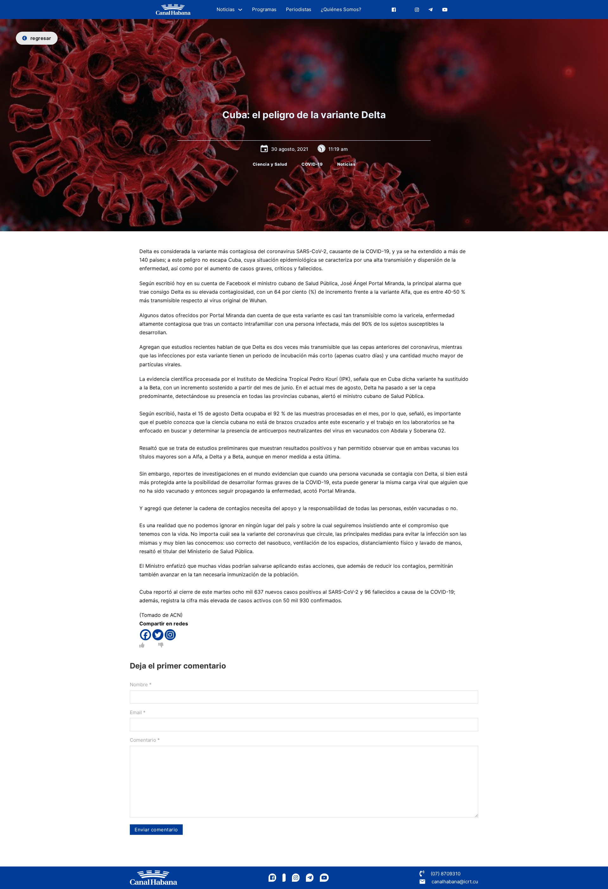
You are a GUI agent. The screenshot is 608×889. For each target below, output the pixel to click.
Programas (264, 9)
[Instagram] (170, 634)
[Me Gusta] (141, 645)
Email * (138, 712)
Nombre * (141, 684)
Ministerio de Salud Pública (219, 551)
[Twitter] (157, 634)
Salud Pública (321, 283)
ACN (175, 615)
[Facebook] (145, 634)
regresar (40, 38)
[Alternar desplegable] (240, 9)
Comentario (145, 740)
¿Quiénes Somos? (341, 9)
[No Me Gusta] (160, 645)
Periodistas (298, 9)
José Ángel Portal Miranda (372, 283)
